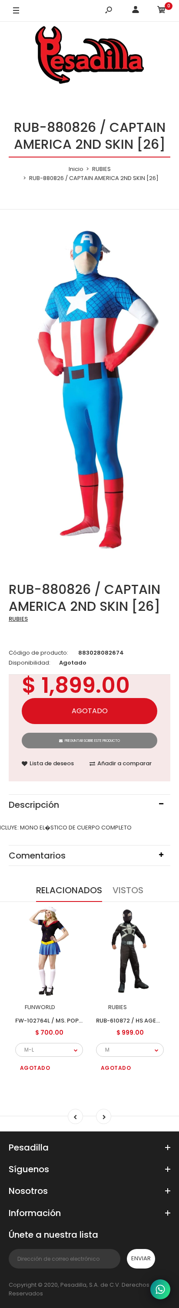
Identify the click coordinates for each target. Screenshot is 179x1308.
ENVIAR (141, 1258)
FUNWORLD (40, 1007)
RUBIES (18, 619)
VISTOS (128, 890)
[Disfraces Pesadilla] (89, 56)
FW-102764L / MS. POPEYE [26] (58, 1020)
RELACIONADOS (69, 890)
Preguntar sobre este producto (92, 740)
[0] (161, 11)
